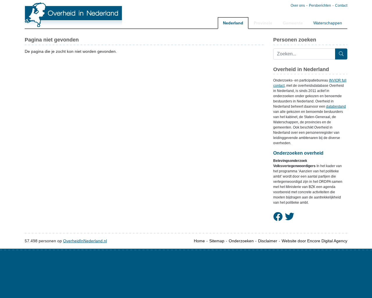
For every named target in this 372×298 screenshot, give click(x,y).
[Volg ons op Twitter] (289, 217)
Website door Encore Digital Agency (314, 241)
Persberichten (320, 5)
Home (199, 241)
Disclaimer (267, 241)
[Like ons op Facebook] (277, 217)
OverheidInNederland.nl (85, 241)
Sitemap (216, 241)
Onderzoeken (241, 241)
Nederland (233, 23)
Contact (341, 5)
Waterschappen (327, 23)
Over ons (298, 5)
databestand (336, 106)
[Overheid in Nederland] (74, 14)
